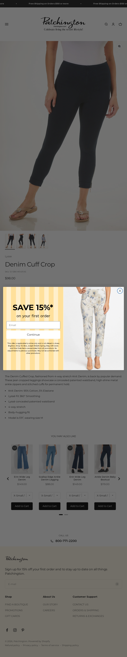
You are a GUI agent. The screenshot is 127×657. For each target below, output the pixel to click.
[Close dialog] (120, 290)
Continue (33, 334)
